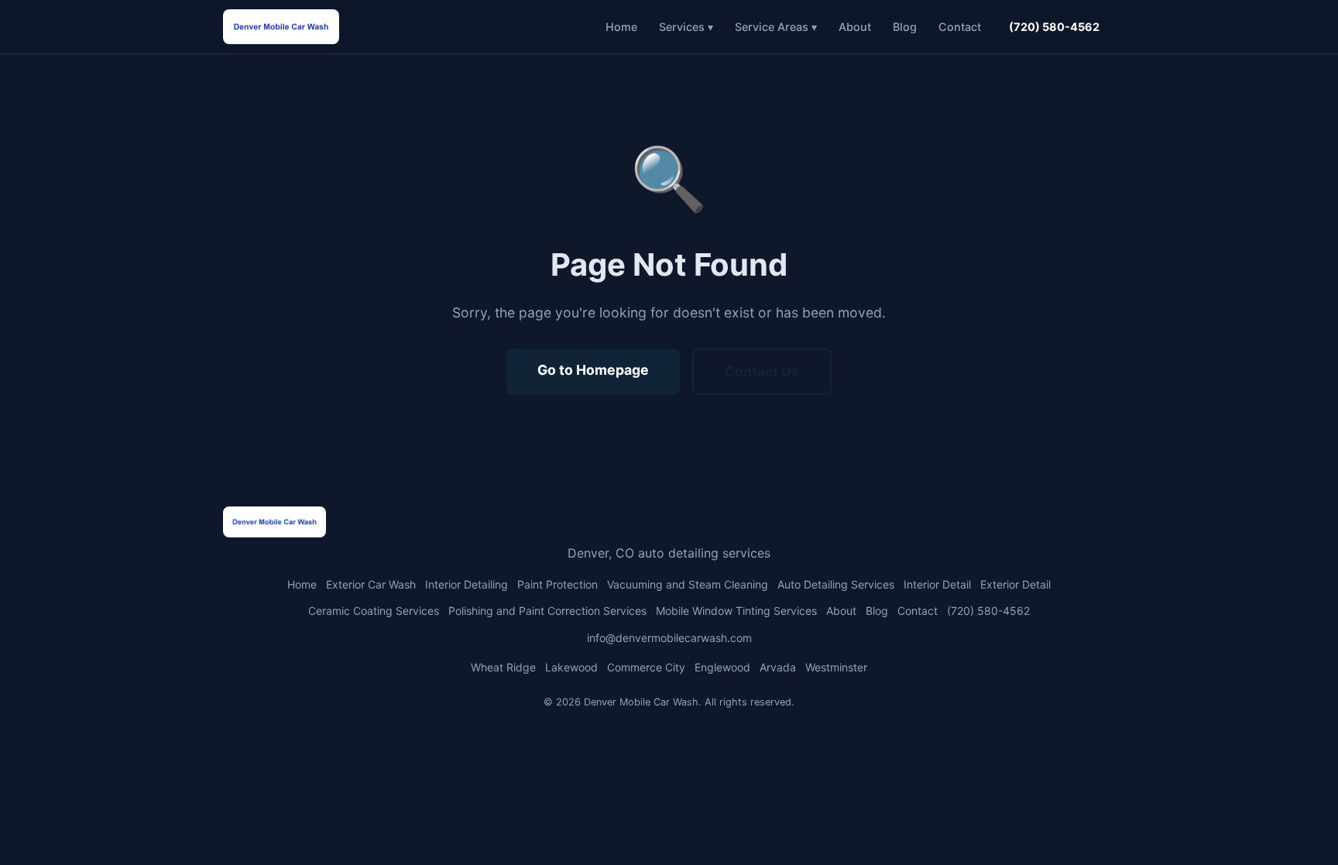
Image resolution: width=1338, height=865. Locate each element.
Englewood (722, 667)
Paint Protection (557, 584)
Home (621, 26)
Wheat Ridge (503, 667)
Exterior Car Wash (371, 584)
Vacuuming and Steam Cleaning (687, 584)
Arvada (778, 667)
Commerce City (646, 667)
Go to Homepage (593, 370)
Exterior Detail (1015, 584)
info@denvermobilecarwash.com (669, 637)
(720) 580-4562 (1054, 26)
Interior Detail (937, 584)
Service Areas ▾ (776, 26)
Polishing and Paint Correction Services (547, 610)
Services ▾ (686, 26)
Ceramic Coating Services (373, 610)
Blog (905, 26)
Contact (959, 26)
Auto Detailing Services (835, 584)
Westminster (836, 667)
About (855, 26)
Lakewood (571, 667)
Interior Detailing (466, 584)
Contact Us (762, 371)
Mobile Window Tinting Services (736, 610)
